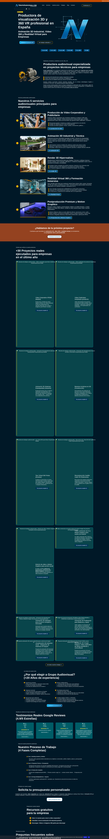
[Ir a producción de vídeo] (33, 120)
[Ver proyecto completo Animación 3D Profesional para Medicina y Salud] (73, 627)
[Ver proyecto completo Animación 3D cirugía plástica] (73, 650)
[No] (107, 837)
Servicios (48, 5)
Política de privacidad (79, 837)
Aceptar (85, 837)
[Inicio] (26, 8)
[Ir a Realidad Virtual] (33, 186)
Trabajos (63, 5)
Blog (68, 5)
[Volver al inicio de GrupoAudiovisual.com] (26, 5)
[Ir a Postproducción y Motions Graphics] (33, 209)
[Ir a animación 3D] (33, 143)
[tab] (20, 12)
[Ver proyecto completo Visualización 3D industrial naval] (34, 650)
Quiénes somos (55, 5)
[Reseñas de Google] (25, 725)
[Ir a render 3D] (33, 164)
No (88, 837)
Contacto (73, 5)
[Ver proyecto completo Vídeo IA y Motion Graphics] (73, 538)
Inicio (43, 5)
